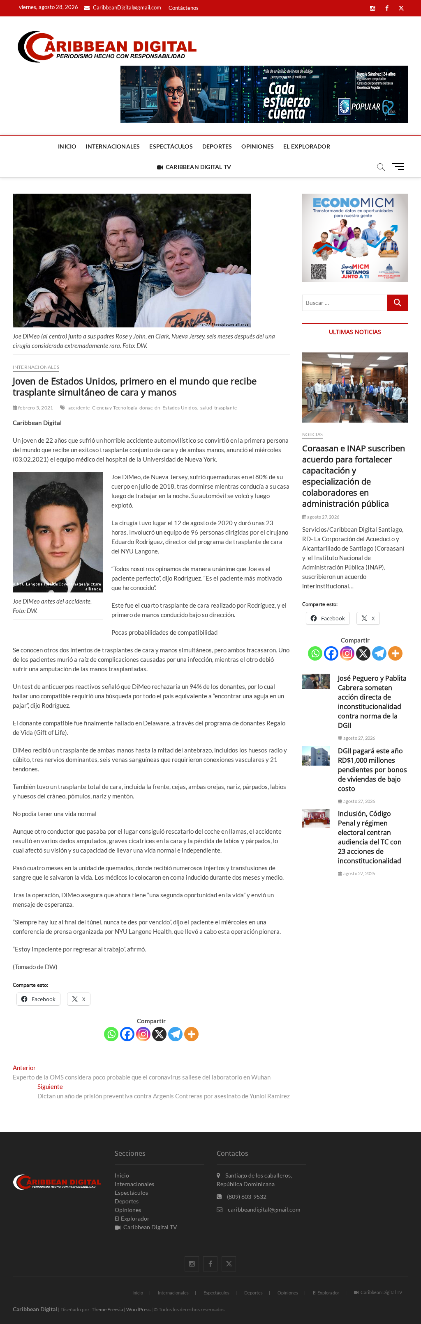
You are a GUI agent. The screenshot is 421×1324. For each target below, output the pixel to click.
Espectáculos (170, 146)
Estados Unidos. (180, 408)
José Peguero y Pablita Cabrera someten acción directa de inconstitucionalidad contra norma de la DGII (372, 702)
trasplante (225, 408)
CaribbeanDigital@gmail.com (126, 7)
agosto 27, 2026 (322, 516)
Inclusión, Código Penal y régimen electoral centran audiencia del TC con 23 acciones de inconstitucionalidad (370, 837)
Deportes (217, 146)
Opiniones (257, 146)
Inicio (67, 146)
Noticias (312, 434)
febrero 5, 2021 (35, 408)
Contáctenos (184, 8)
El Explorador (306, 146)
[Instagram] (143, 1034)
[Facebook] (127, 1034)
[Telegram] (175, 1034)
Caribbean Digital (35, 1309)
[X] (159, 1034)
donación (150, 408)
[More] (191, 1034)
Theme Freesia (107, 1309)
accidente (79, 408)
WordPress (138, 1309)
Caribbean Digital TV (198, 166)
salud (206, 408)
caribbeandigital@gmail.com (264, 1209)
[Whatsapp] (111, 1034)
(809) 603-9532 (246, 1196)
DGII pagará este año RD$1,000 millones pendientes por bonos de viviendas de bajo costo (372, 769)
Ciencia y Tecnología (114, 408)
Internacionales (113, 146)
